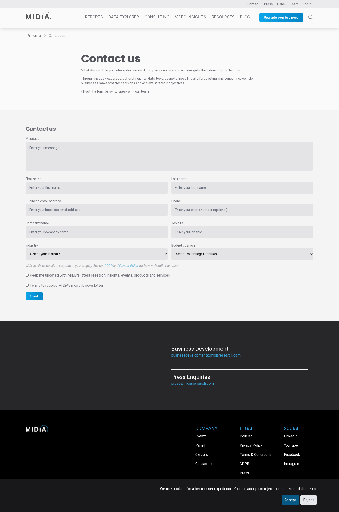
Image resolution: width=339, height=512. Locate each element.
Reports (94, 17)
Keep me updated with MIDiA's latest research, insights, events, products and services (100, 275)
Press (268, 4)
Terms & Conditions (255, 454)
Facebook (292, 454)
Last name (179, 179)
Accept (290, 500)
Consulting (157, 17)
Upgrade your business (281, 17)
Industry (32, 245)
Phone (176, 201)
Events (201, 436)
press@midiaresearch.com (192, 383)
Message (32, 138)
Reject (308, 500)
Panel (281, 4)
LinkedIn (290, 436)
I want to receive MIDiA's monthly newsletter (66, 285)
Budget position (183, 245)
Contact (253, 4)
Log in (307, 4)
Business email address (43, 201)
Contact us (204, 464)
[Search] (310, 21)
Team (294, 4)
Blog (245, 17)
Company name (37, 223)
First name (34, 179)
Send (34, 296)
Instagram (292, 464)
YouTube (291, 445)
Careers (201, 454)
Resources (223, 17)
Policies (246, 436)
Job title (177, 223)
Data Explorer (123, 17)
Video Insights (190, 17)
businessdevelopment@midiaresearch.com (206, 355)
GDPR (108, 266)
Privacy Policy (128, 266)
